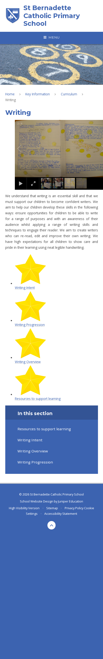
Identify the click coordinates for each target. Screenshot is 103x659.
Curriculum (69, 94)
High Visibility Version (24, 508)
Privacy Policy (74, 508)
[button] (24, 148)
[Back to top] (51, 525)
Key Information (37, 94)
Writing (10, 100)
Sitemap (52, 508)
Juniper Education (70, 501)
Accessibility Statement (60, 513)
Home (10, 94)
